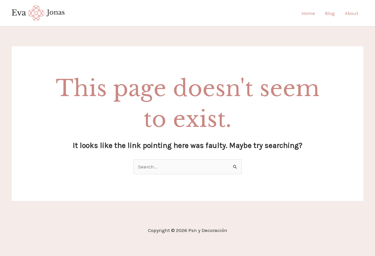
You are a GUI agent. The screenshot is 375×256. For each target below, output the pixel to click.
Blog (330, 13)
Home (308, 13)
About (351, 13)
